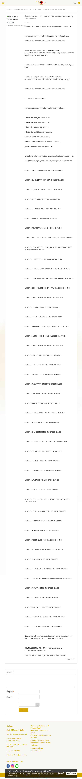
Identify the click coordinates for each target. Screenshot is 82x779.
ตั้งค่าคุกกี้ (61, 773)
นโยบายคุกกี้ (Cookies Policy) (39, 740)
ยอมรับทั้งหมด (71, 773)
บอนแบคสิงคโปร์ (35, 751)
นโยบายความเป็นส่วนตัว (47, 773)
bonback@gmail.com (19, 755)
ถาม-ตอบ (22, 9)
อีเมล (9, 697)
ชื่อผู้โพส (10, 691)
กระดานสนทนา (12, 9)
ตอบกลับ (24, 710)
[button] (74, 3)
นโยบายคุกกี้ (14, 775)
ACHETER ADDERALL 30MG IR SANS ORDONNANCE (46, 9)
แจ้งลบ (27, 22)
